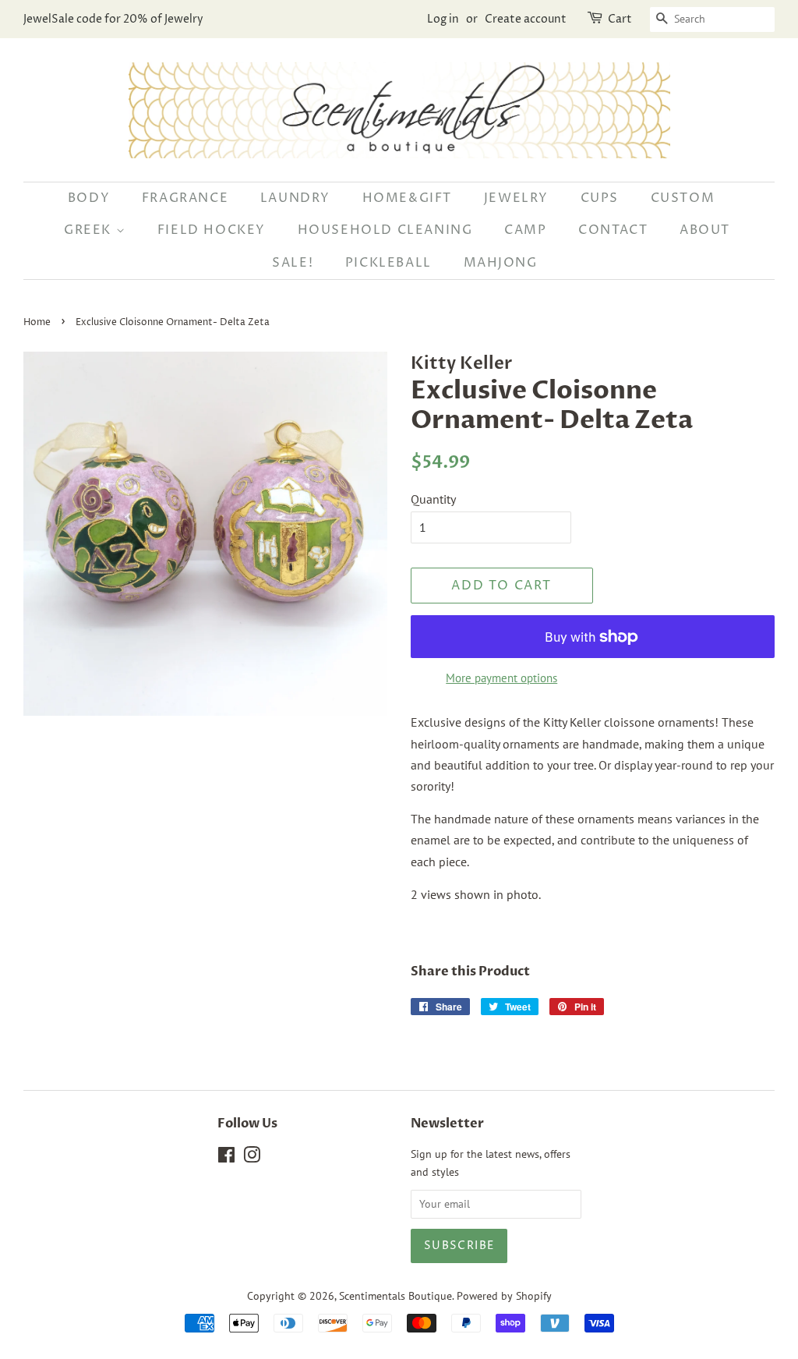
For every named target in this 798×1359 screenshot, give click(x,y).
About (705, 230)
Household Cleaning (385, 230)
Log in (443, 19)
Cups (600, 198)
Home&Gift (407, 198)
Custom (683, 198)
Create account (526, 19)
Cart (620, 19)
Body (89, 198)
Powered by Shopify (504, 1296)
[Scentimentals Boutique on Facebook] (226, 1158)
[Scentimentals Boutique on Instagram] (251, 1158)
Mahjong (501, 262)
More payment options (501, 678)
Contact (613, 230)
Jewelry (516, 198)
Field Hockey (211, 230)
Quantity (433, 499)
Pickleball (388, 262)
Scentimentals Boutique (395, 1296)
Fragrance (185, 198)
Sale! (292, 262)
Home (37, 322)
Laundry (295, 198)
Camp (525, 230)
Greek (90, 230)
